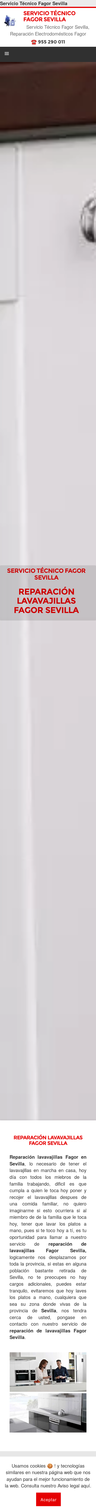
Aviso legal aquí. (74, 1485)
